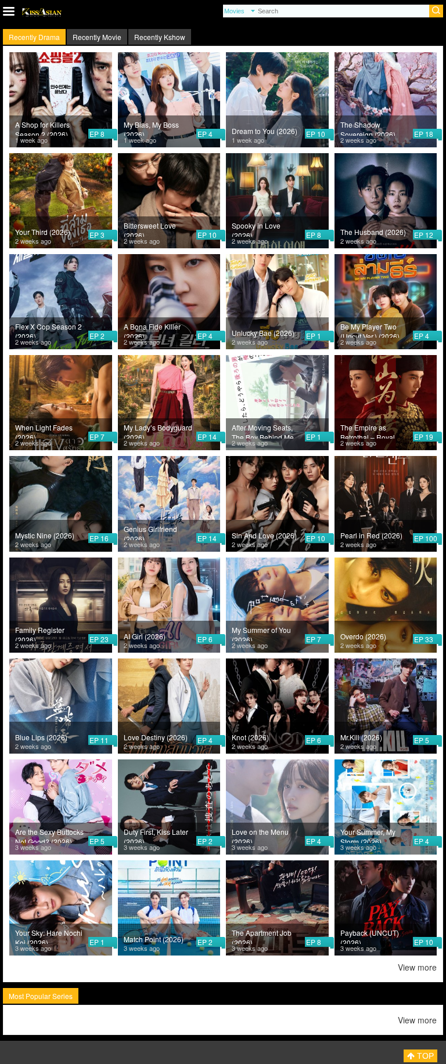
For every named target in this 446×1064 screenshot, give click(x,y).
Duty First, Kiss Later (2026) (156, 835)
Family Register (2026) (39, 633)
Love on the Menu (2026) (260, 835)
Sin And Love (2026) (264, 535)
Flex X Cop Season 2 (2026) (48, 329)
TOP (424, 1056)
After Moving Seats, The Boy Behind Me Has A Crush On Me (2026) (263, 430)
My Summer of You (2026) (261, 633)
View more (417, 967)
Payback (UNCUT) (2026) (369, 936)
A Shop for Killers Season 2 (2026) (42, 128)
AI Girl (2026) (145, 636)
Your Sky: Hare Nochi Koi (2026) (48, 936)
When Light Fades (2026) (44, 430)
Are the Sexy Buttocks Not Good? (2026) (49, 835)
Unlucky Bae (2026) (263, 333)
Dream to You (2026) (264, 131)
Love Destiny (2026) (156, 737)
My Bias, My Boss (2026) (151, 128)
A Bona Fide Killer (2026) (152, 329)
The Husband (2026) (373, 232)
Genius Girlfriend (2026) (150, 532)
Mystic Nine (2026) (44, 535)
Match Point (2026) (154, 939)
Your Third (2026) (42, 232)
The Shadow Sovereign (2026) (367, 128)
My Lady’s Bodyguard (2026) (158, 430)
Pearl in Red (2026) (371, 535)
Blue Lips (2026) (41, 737)
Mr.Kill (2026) (361, 737)
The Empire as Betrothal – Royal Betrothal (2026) (367, 430)
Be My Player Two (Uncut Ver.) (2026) (370, 329)
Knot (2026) (250, 737)
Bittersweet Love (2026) (150, 228)
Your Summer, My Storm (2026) (367, 835)
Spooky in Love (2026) (256, 228)
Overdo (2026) (363, 636)
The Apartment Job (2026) (262, 936)
